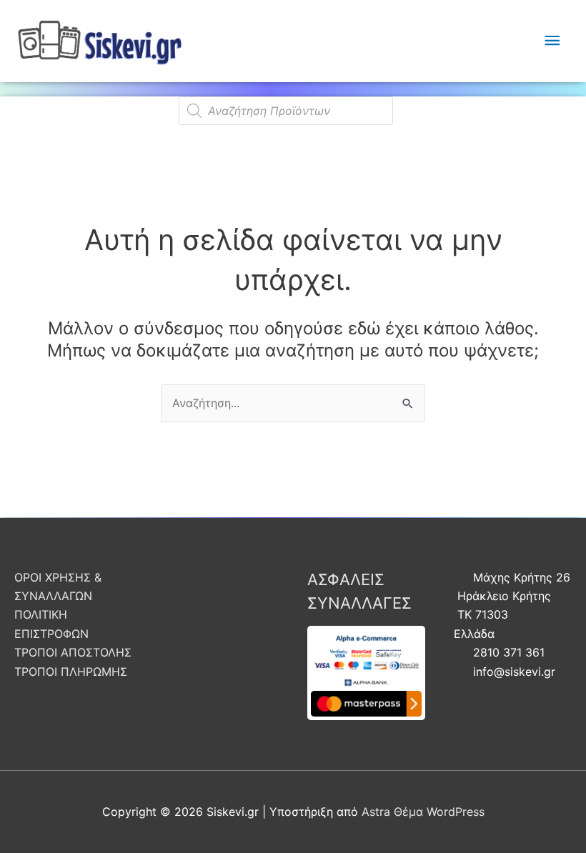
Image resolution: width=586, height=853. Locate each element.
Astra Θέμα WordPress (423, 811)
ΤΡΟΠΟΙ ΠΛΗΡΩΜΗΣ (70, 671)
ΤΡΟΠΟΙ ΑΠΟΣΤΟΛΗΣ (72, 652)
